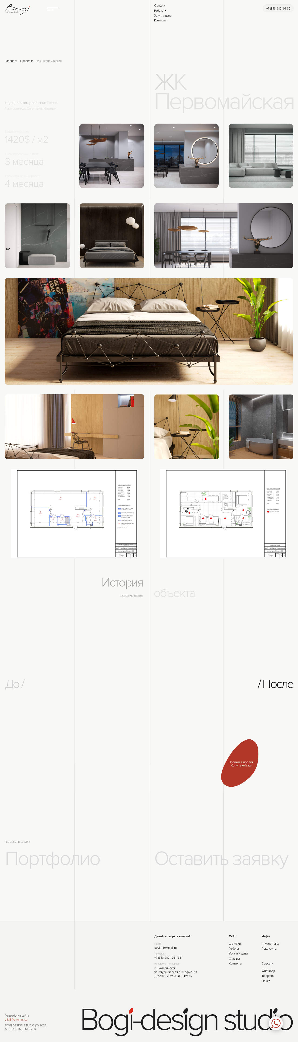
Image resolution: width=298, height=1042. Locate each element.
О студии (159, 5)
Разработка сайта (17, 1016)
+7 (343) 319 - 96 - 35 (167, 958)
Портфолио (52, 858)
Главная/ (11, 61)
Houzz (266, 981)
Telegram (268, 976)
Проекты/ (26, 61)
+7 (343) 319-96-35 (278, 8)
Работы (158, 11)
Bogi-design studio (186, 1020)
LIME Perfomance (16, 1020)
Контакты (160, 20)
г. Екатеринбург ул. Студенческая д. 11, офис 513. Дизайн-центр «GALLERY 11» (176, 972)
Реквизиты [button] (269, 949)
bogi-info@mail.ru (165, 948)
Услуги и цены (163, 15)
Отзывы (234, 959)
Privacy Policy (270, 944)
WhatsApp (268, 971)
